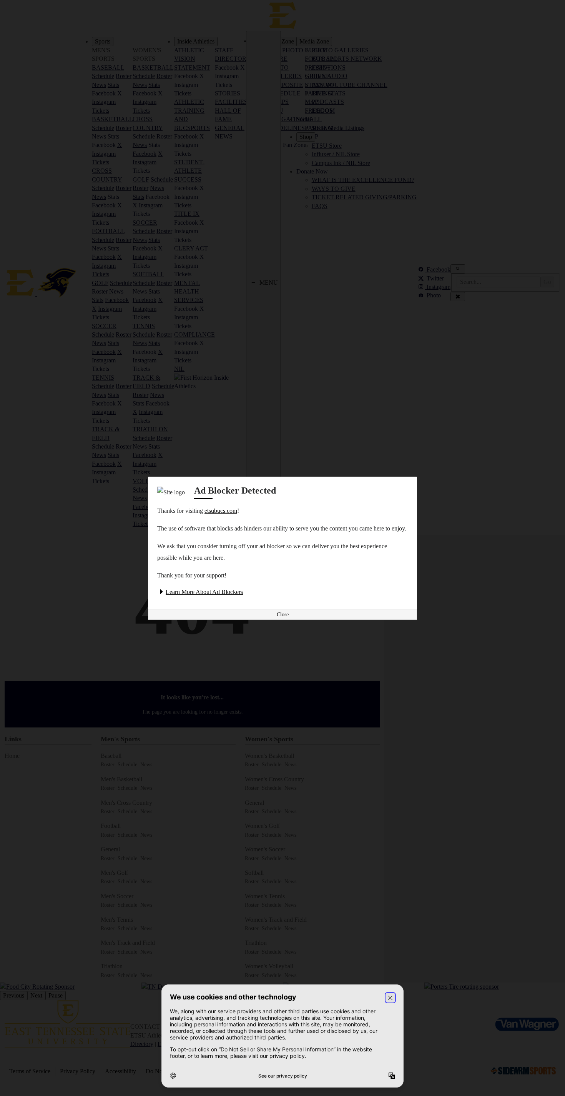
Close (283, 614)
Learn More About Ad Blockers (204, 592)
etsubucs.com (220, 510)
